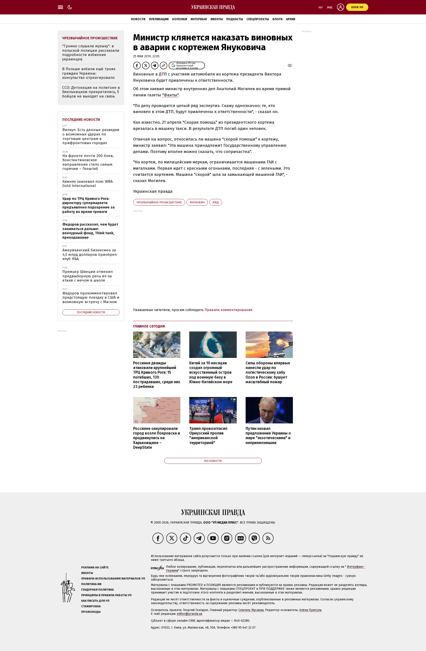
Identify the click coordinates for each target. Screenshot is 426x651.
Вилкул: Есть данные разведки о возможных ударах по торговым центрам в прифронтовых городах (90, 136)
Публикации (159, 19)
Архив (290, 19)
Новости (138, 19)
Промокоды (91, 611)
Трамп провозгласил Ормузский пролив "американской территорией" (208, 435)
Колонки (179, 19)
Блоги (277, 19)
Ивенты (217, 19)
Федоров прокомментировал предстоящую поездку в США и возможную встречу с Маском (90, 297)
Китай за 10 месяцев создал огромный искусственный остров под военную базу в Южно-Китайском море (210, 372)
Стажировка (91, 606)
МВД (216, 202)
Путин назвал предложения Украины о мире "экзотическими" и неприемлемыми (268, 435)
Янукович (197, 202)
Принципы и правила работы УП (106, 595)
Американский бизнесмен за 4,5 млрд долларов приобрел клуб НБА (89, 254)
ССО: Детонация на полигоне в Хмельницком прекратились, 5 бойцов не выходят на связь (91, 92)
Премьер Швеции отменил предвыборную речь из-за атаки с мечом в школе (87, 276)
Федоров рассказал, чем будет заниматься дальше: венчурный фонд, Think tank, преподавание (90, 231)
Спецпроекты (258, 19)
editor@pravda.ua (189, 614)
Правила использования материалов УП (113, 578)
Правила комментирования (228, 310)
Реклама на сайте (94, 567)
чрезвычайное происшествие (159, 202)
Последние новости (81, 119)
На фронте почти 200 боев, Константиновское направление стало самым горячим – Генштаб (88, 162)
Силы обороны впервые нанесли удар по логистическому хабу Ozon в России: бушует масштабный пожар (268, 372)
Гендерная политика (97, 589)
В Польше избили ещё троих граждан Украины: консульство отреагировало (88, 73)
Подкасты (234, 19)
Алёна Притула (310, 610)
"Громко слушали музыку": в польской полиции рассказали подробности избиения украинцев (90, 53)
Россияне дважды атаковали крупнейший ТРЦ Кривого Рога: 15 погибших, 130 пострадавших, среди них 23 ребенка (156, 375)
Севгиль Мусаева (251, 610)
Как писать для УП (95, 600)
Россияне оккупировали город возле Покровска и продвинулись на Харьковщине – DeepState (156, 438)
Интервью (199, 19)
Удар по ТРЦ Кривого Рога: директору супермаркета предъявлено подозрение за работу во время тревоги (88, 205)
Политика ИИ (91, 584)
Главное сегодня (149, 326)
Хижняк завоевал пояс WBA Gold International (87, 183)
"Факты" (170, 94)
